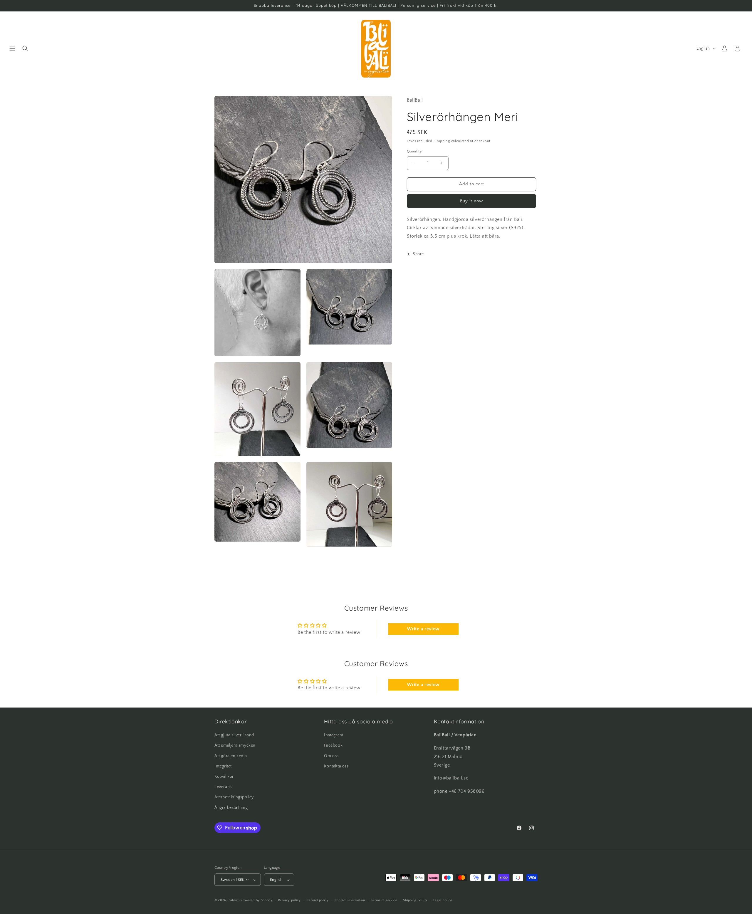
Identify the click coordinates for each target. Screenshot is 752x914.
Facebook (333, 745)
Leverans (223, 787)
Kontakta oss (336, 766)
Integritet (223, 766)
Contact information (350, 900)
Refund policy (318, 900)
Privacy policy (289, 900)
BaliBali (234, 900)
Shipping (442, 141)
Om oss (331, 756)
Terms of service (384, 900)
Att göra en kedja (230, 756)
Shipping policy (415, 900)
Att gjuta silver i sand (234, 735)
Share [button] (418, 254)
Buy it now (471, 201)
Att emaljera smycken (235, 745)
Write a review (423, 628)
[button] (12, 48)
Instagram (333, 735)
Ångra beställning (231, 807)
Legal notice (442, 900)
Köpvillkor (224, 776)
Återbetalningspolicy (234, 797)
